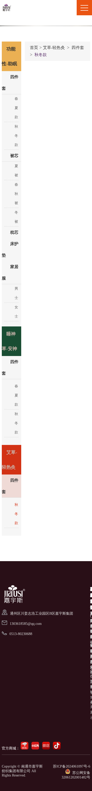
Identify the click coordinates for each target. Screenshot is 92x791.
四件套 (78, 47)
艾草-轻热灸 (54, 47)
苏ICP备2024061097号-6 (71, 766)
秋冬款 (40, 54)
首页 (34, 47)
